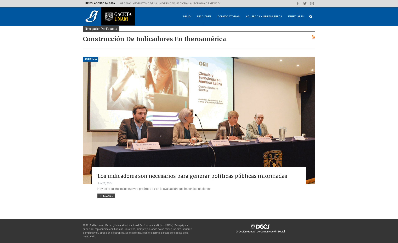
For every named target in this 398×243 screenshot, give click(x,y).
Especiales (296, 16)
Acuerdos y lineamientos (264, 16)
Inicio (186, 16)
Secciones (204, 16)
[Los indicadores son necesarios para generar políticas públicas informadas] (199, 120)
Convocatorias (228, 16)
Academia (90, 59)
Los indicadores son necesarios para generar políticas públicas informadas (192, 176)
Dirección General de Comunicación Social (260, 231)
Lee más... (106, 195)
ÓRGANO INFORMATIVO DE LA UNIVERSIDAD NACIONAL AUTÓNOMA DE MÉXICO (170, 3)
